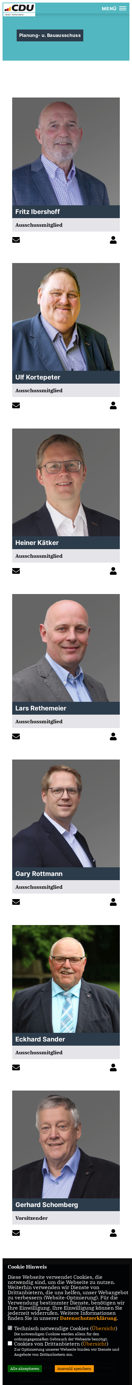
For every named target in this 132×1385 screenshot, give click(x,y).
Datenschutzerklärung (88, 1318)
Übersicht (104, 1328)
